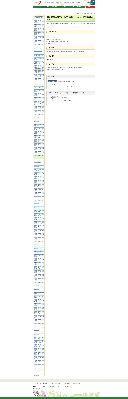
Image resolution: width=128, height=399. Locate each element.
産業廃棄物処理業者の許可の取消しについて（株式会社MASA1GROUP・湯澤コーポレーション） (39, 86)
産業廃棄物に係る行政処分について (67, 9)
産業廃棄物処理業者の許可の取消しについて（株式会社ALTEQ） (39, 329)
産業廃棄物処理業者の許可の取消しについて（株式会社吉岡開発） (39, 197)
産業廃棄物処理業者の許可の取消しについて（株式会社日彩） (39, 144)
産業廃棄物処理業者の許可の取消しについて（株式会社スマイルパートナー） (39, 222)
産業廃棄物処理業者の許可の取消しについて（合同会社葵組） (39, 271)
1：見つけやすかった (52, 100)
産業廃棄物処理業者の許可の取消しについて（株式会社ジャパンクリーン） (39, 357)
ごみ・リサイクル (46, 9)
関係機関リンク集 (77, 383)
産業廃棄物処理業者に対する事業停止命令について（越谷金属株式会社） (39, 71)
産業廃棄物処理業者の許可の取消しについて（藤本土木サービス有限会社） (39, 50)
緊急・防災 (90, 6)
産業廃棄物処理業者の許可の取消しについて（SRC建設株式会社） (39, 365)
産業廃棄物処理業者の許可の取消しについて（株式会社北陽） (39, 226)
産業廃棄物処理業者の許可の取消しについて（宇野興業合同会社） (39, 255)
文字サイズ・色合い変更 (59, 2)
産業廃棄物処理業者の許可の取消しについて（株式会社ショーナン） (39, 230)
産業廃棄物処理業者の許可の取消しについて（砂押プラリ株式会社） (39, 169)
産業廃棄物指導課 (53, 80)
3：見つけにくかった (67, 100)
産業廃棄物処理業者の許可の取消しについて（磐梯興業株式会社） (39, 284)
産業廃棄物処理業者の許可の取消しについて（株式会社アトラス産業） (39, 136)
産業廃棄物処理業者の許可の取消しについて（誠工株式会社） (39, 29)
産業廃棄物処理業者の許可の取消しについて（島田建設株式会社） (39, 157)
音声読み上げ (67, 2)
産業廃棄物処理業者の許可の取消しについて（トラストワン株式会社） (39, 251)
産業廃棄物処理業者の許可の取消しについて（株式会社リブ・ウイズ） (39, 267)
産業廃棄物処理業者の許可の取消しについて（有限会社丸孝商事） (39, 177)
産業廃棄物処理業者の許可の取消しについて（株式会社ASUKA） (39, 349)
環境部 (49, 80)
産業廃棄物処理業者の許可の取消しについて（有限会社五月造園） (39, 90)
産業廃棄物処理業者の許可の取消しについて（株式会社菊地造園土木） (39, 62)
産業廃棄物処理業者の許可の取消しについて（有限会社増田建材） (39, 37)
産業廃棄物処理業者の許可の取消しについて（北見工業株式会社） (39, 120)
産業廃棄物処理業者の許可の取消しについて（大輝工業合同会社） (39, 94)
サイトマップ (36, 383)
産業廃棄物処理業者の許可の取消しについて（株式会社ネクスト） (39, 140)
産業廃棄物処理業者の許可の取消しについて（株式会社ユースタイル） (39, 218)
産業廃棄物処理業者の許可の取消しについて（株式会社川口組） (39, 247)
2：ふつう (57, 97)
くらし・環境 (40, 9)
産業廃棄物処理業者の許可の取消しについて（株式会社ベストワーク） (39, 312)
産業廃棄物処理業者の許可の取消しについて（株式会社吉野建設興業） (39, 210)
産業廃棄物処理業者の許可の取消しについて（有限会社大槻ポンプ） (39, 259)
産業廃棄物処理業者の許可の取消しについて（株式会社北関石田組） (39, 41)
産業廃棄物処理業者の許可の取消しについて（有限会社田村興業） (39, 374)
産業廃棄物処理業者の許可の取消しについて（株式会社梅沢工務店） (39, 165)
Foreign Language (51, 2)
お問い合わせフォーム (71, 86)
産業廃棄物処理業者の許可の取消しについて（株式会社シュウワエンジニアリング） (39, 80)
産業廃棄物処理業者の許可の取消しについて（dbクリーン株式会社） (39, 320)
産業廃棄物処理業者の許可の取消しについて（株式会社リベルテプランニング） (39, 111)
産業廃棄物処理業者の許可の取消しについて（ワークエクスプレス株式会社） (39, 75)
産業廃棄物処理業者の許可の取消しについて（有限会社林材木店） (39, 333)
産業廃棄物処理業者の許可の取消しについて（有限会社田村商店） (39, 148)
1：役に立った (51, 97)
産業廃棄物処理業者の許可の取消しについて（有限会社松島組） (39, 275)
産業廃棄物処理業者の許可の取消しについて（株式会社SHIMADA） (39, 206)
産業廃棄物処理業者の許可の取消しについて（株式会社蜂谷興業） (39, 202)
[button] (90, 7)
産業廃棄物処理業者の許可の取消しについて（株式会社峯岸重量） (39, 25)
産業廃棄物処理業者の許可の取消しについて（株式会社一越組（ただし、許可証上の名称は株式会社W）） (39, 67)
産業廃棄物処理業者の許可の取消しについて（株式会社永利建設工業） (39, 345)
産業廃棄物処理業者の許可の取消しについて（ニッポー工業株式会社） (39, 161)
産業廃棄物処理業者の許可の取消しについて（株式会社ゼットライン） (39, 98)
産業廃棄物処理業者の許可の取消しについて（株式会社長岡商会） (39, 132)
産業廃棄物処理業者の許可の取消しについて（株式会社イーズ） (39, 185)
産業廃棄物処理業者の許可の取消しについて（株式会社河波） (39, 33)
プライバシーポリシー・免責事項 (56, 383)
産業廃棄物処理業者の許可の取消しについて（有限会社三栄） (39, 58)
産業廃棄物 (51, 9)
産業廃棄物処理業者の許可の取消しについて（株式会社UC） (39, 308)
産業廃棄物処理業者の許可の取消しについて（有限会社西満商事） (39, 304)
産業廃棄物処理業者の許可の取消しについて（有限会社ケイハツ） (39, 124)
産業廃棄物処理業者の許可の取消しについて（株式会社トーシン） (39, 288)
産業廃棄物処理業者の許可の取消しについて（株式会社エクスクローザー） (39, 214)
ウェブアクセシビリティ (44, 383)
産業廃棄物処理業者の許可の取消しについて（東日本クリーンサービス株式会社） (39, 103)
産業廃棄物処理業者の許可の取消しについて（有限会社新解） (39, 181)
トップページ (35, 9)
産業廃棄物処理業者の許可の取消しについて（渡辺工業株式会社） (39, 292)
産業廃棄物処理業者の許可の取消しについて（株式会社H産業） (39, 316)
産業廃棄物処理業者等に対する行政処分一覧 (81, 9)
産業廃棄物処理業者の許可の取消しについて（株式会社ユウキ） (39, 243)
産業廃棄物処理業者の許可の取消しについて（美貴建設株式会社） (39, 353)
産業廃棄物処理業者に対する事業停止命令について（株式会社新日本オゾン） (39, 361)
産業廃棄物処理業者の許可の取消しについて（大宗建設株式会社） (39, 107)
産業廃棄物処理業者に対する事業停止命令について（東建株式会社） (39, 189)
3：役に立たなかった (64, 97)
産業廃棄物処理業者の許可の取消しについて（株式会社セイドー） (39, 324)
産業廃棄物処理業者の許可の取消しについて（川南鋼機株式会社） (39, 238)
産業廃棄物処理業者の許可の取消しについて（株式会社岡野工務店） (39, 193)
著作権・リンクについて (68, 383)
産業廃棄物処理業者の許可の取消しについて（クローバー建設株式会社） (39, 341)
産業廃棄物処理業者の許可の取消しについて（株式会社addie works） (39, 370)
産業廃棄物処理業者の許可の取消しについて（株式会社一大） (39, 46)
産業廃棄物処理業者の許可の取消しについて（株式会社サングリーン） (39, 300)
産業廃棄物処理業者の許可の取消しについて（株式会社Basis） (39, 128)
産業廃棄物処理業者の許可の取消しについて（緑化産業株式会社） (39, 21)
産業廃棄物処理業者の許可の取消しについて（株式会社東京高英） (39, 152)
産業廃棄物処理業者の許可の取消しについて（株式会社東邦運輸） (39, 296)
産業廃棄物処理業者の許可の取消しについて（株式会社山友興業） (39, 263)
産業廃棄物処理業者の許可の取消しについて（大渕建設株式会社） (39, 279)
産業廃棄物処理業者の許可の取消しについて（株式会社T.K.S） (39, 234)
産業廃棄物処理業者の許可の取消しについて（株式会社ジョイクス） (39, 173)
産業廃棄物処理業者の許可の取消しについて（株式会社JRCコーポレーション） (39, 54)
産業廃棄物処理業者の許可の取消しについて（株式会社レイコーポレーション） (39, 337)
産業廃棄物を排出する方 (57, 9)
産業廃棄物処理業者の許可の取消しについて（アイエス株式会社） (39, 116)
